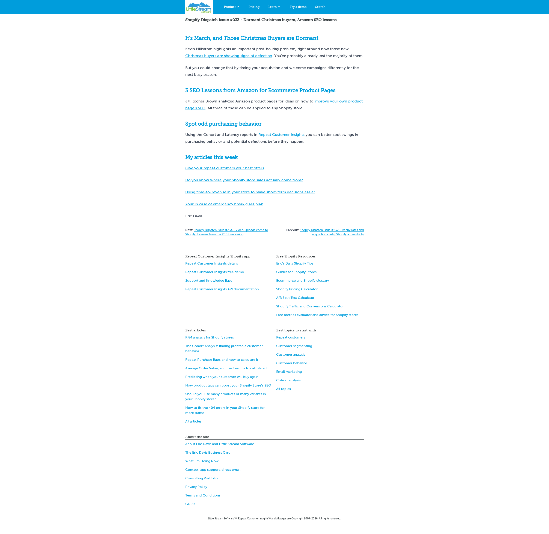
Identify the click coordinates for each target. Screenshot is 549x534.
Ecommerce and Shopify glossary (302, 281)
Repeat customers (290, 337)
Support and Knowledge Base (208, 281)
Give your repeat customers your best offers (224, 168)
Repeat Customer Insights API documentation (222, 289)
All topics (283, 389)
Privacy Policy (196, 487)
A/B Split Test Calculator (295, 298)
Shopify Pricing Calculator (297, 289)
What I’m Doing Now (202, 461)
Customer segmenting (294, 346)
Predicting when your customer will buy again (221, 377)
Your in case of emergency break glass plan (224, 204)
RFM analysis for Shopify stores (209, 337)
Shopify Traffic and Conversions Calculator (310, 306)
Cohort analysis (288, 380)
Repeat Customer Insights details (211, 263)
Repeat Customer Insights (281, 134)
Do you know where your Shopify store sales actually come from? (244, 180)
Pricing (254, 7)
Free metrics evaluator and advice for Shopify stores (317, 315)
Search (320, 7)
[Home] (199, 7)
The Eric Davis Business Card (208, 452)
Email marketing (289, 372)
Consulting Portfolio (201, 478)
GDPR (190, 504)
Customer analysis (290, 355)
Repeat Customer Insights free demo (214, 272)
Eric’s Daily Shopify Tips (294, 263)
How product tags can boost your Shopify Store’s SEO (228, 385)
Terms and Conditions (202, 495)
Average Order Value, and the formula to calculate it (226, 368)
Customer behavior (291, 363)
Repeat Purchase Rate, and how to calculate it (221, 360)
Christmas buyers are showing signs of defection (228, 56)
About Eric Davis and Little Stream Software (219, 444)
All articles (193, 421)
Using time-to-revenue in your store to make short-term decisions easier (250, 192)
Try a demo (298, 7)
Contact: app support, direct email (212, 470)
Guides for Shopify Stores (296, 272)
